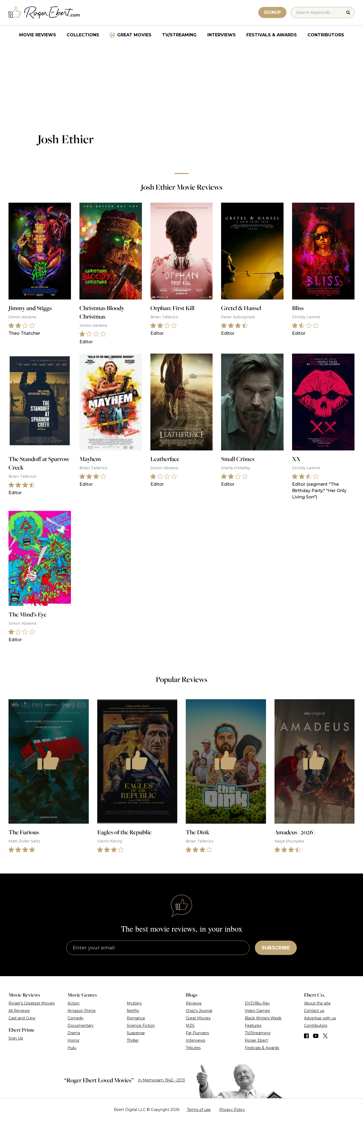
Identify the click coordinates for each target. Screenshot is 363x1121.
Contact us (314, 1010)
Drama (73, 1033)
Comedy (75, 1018)
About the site (317, 1003)
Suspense (136, 1033)
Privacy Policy (232, 1109)
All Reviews (19, 1010)
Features (253, 1025)
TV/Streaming (179, 34)
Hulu (71, 1047)
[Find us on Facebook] (306, 1035)
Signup (272, 12)
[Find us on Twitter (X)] (325, 1035)
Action (73, 1003)
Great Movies (134, 34)
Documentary (80, 1025)
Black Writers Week (263, 1018)
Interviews (221, 34)
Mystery (134, 1003)
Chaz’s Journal (199, 1010)
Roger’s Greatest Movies (31, 1003)
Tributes (193, 1047)
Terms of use (199, 1109)
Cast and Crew (22, 1018)
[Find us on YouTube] (316, 1036)
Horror (73, 1040)
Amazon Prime (81, 1010)
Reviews (193, 1003)
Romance (136, 1018)
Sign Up (16, 1038)
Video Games (257, 1010)
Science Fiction (141, 1025)
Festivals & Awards (271, 34)
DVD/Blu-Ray (257, 1003)
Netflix (133, 1010)
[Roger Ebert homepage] (44, 12)
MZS (190, 1025)
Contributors (325, 34)
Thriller (133, 1040)
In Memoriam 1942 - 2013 (161, 1080)
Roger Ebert (256, 1040)
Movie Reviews (37, 34)
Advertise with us (320, 1018)
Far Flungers (197, 1033)
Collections (83, 34)
